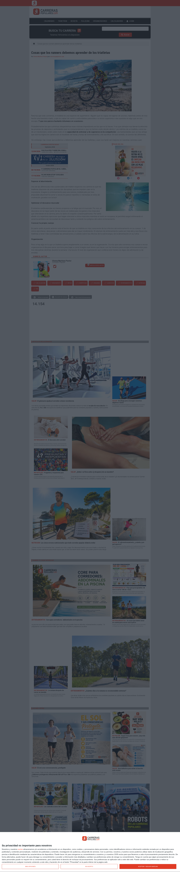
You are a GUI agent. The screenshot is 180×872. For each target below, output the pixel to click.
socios (20, 849)
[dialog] (90, 852)
